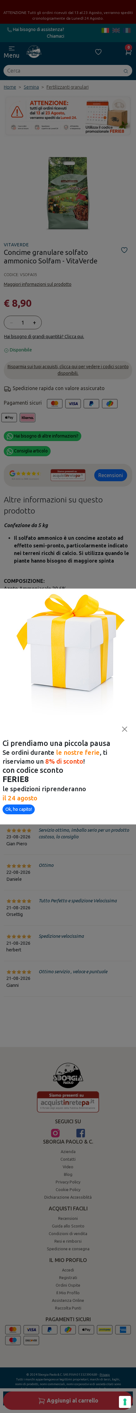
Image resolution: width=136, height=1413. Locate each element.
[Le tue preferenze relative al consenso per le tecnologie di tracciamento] (125, 1402)
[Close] (124, 729)
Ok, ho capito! (18, 809)
